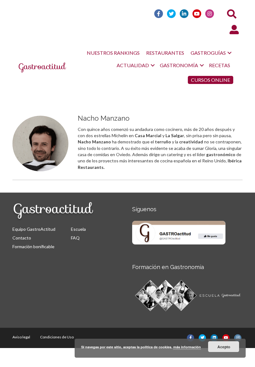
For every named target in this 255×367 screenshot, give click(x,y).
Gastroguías (208, 53)
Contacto (21, 237)
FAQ (75, 237)
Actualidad (133, 65)
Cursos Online (210, 80)
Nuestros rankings (113, 53)
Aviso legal (21, 337)
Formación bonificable (33, 246)
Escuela (78, 229)
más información (187, 347)
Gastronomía (179, 65)
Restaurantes (165, 53)
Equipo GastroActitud (33, 229)
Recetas (219, 65)
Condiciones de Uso (57, 337)
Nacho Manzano (103, 118)
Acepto (223, 347)
